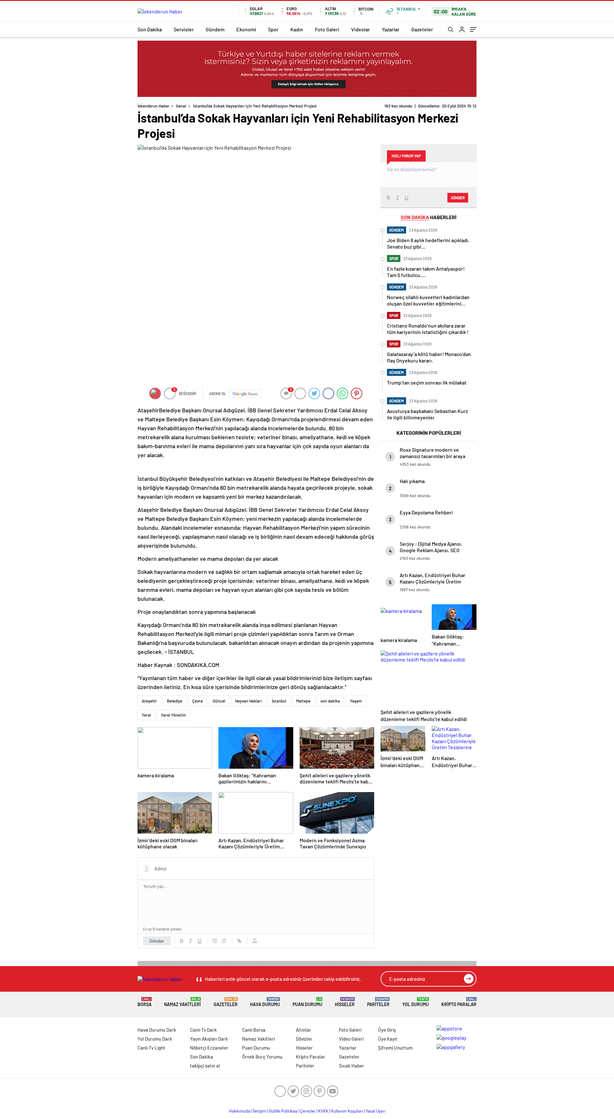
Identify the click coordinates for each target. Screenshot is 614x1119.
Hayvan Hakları (248, 700)
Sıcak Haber (351, 1065)
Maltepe (303, 700)
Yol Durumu (415, 1002)
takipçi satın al (205, 1065)
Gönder (156, 941)
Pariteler (378, 1002)
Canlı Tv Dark (203, 1030)
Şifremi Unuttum (395, 1048)
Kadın (296, 29)
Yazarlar (390, 29)
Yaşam (356, 700)
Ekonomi (246, 29)
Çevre (197, 700)
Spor (273, 29)
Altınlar (303, 1030)
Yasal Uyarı (375, 1111)
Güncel (219, 700)
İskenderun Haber (153, 105)
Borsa (145, 1002)
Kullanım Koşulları (347, 1111)
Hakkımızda (239, 1111)
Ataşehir (149, 700)
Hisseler (345, 1002)
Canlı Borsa (253, 1030)
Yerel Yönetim (173, 715)
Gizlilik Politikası (283, 1111)
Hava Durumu (265, 1002)
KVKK (323, 1111)
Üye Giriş (387, 1030)
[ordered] (214, 941)
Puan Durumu (307, 1002)
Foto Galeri (327, 29)
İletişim (259, 1111)
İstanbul (279, 700)
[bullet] (223, 941)
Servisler (184, 29)
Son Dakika (150, 29)
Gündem (215, 29)
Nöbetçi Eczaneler (209, 1048)
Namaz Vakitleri (182, 1002)
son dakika (330, 700)
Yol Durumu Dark (155, 1039)
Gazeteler (422, 29)
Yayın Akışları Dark (209, 1039)
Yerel (146, 715)
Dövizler (304, 1039)
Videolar (360, 29)
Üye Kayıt (388, 1039)
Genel (181, 105)
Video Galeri (351, 1039)
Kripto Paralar (458, 1002)
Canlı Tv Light (151, 1048)
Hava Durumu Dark (157, 1030)
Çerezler (308, 1111)
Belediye (174, 700)
